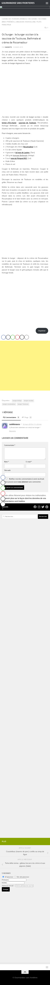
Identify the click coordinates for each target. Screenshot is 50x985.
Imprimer (42, 331)
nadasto (8, 47)
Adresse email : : (9, 886)
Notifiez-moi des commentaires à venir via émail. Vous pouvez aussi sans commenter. (24, 480)
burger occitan (28, 400)
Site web (7, 470)
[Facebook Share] (3, 337)
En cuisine (32, 19)
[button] (2, 508)
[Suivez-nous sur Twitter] (42, 506)
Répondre (12, 431)
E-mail (29, 462)
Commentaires (12, 417)
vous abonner (23, 482)
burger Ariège (17, 400)
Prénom (5, 880)
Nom (6, 462)
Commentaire (9, 445)
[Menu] (47, 3)
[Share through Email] (26, 337)
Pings (27, 417)
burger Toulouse (23, 404)
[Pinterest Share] (17, 337)
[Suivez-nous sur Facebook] (35, 506)
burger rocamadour (9, 404)
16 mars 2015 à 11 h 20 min (32, 424)
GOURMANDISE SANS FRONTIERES (18, 3)
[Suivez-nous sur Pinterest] (46, 506)
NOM (4, 883)
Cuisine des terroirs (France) (14, 19)
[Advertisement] (25, 366)
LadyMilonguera (14, 424)
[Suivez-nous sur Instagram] (39, 506)
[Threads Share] (22, 337)
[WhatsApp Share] (12, 337)
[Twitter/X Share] (8, 337)
